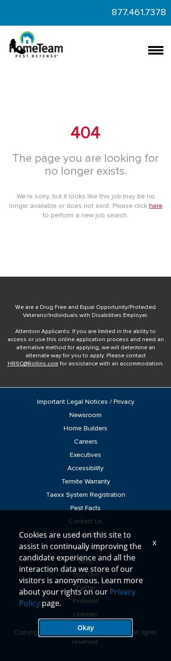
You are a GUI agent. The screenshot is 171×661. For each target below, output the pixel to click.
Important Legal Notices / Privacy (85, 402)
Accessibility (85, 468)
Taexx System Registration (85, 495)
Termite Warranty (85, 481)
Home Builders (85, 428)
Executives (85, 455)
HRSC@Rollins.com (33, 364)
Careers (85, 441)
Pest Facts (85, 508)
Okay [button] (85, 627)
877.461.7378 (139, 12)
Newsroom (85, 415)
